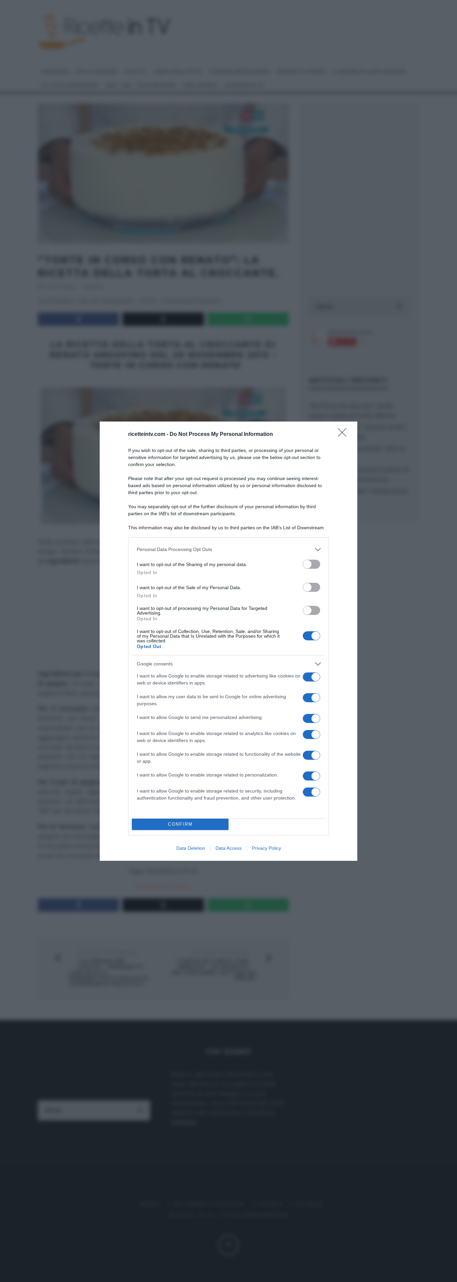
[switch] (311, 564)
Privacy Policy (266, 848)
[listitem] (228, 549)
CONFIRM (180, 824)
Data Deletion (190, 848)
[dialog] (228, 641)
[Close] (344, 434)
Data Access (228, 848)
